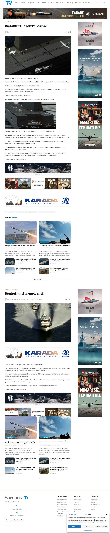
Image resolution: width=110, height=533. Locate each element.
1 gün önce (20, 248)
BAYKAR (25, 212)
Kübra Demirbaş (12, 248)
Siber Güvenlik (60, 3)
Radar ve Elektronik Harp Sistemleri (64, 529)
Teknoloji (70, 3)
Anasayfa (7, 22)
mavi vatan (41, 212)
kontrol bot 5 (33, 422)
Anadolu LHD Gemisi (16, 212)
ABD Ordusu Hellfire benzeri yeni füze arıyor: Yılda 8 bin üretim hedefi (25, 486)
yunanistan (8, 424)
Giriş (103, 3)
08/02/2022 (23, 32)
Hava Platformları (62, 517)
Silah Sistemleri (61, 526)
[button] (107, 514)
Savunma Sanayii (20, 3)
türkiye (63, 422)
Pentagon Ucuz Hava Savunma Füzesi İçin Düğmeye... (20, 245)
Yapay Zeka (78, 3)
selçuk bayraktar (50, 212)
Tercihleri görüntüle (101, 526)
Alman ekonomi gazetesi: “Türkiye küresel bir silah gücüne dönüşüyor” (26, 477)
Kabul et (74, 526)
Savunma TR (14, 32)
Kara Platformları (62, 519)
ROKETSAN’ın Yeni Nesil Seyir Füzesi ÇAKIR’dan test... (55, 245)
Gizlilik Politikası (88, 530)
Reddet (88, 526)
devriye (26, 422)
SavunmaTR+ (87, 3)
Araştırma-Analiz (33, 3)
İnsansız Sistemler (62, 524)
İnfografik (51, 3)
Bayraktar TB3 (33, 212)
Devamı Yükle (37, 279)
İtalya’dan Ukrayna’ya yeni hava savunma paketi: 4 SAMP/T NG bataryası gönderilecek (59, 486)
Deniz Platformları (62, 522)
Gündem (43, 3)
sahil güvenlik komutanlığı (53, 422)
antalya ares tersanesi (16, 422)
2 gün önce (54, 248)
